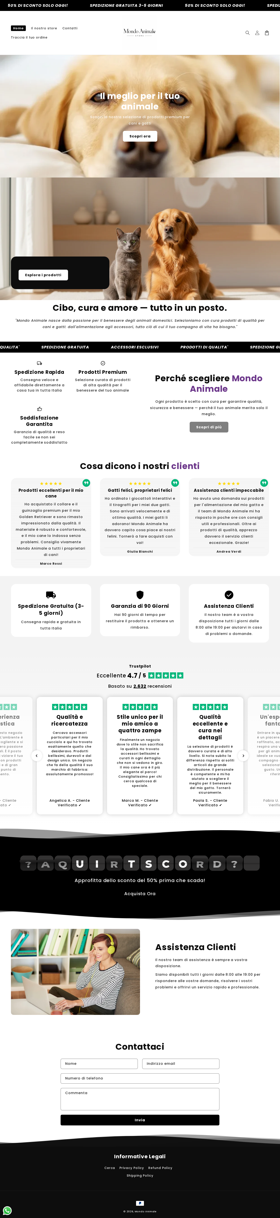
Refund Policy (160, 1168)
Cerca (109, 1168)
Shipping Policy (140, 1175)
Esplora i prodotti (43, 275)
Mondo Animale (146, 1211)
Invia (140, 1120)
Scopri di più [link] (209, 427)
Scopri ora (140, 136)
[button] (247, 33)
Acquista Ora (140, 894)
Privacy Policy (131, 1168)
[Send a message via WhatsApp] (7, 1211)
